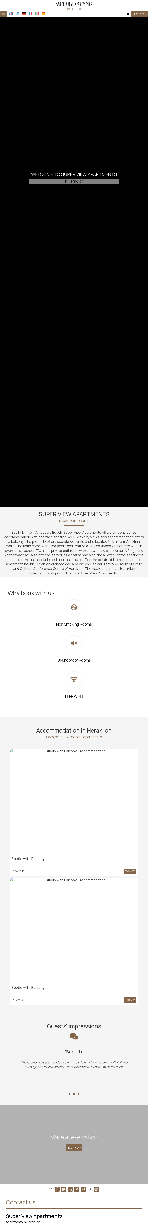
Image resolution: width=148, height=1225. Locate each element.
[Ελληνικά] (17, 13)
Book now (139, 14)
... (74, 1087)
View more (18, 871)
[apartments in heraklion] (74, 5)
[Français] (30, 13)
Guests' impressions (74, 1026)
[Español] (43, 13)
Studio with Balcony (28, 858)
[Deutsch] (24, 13)
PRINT (90, 1189)
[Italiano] (37, 13)
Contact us (21, 1202)
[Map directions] (128, 14)
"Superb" (16, 1051)
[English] (10, 13)
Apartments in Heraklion (23, 1222)
